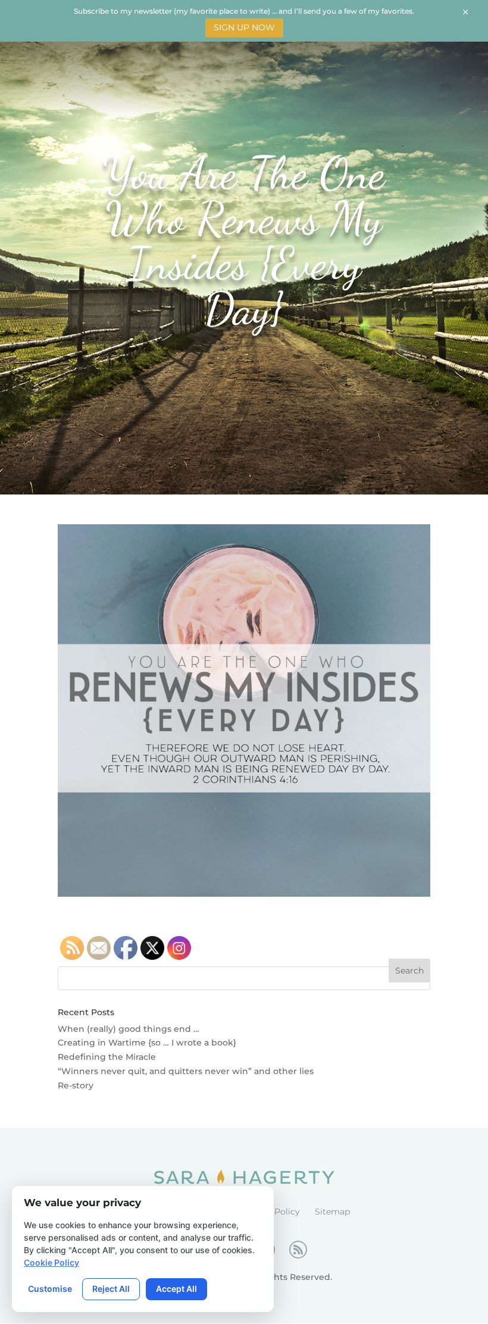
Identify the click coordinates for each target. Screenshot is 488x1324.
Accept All (176, 1289)
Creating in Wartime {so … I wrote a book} (147, 1042)
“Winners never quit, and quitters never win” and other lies (186, 1071)
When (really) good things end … (128, 1028)
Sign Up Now (244, 27)
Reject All (111, 1289)
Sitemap (332, 1211)
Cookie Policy (51, 1262)
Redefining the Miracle (107, 1056)
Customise (50, 1289)
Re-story (75, 1085)
